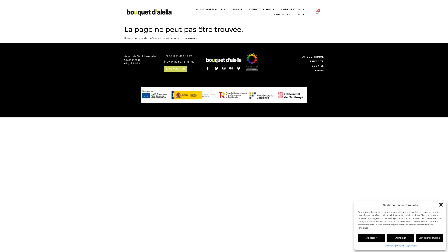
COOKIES (318, 66)
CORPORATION (291, 9)
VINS (236, 9)
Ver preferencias (429, 237)
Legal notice (412, 245)
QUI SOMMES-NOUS (209, 9)
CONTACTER (282, 14)
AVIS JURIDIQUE (313, 56)
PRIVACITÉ (317, 61)
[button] (441, 205)
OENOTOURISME (260, 9)
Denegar (400, 237)
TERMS (319, 70)
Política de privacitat (394, 245)
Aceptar (371, 237)
